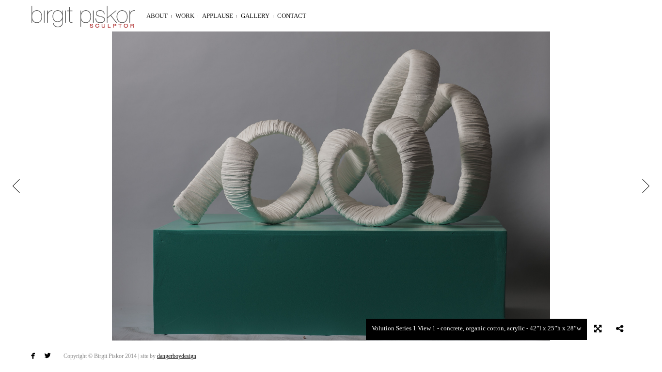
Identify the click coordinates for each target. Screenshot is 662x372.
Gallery (255, 15)
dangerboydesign (176, 356)
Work (184, 15)
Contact (291, 15)
